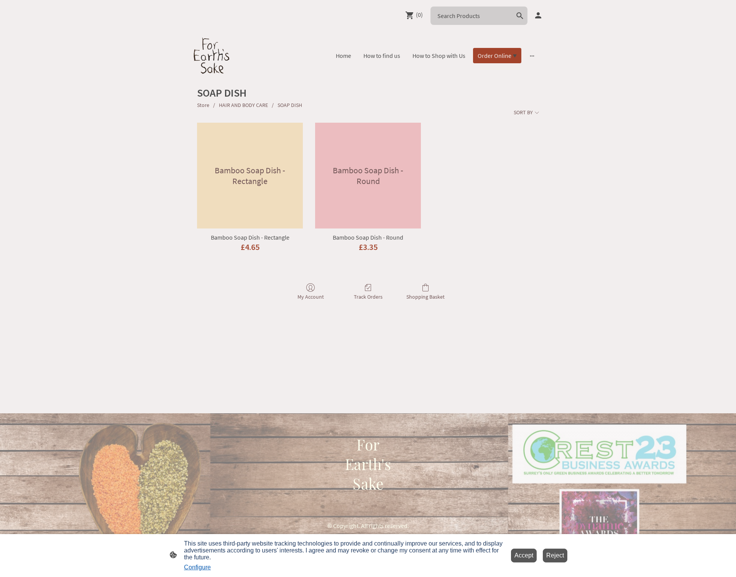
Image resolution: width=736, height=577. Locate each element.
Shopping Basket (425, 296)
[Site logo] (211, 55)
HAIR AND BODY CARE (243, 105)
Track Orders (368, 296)
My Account (310, 296)
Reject (555, 555)
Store (203, 105)
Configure (197, 567)
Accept (523, 555)
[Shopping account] (538, 15)
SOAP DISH (290, 105)
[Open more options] (532, 55)
